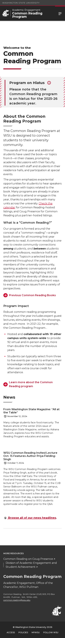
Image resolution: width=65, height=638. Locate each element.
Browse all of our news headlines (31, 517)
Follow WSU (50, 632)
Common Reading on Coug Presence (28, 558)
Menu (60, 13)
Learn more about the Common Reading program (31, 384)
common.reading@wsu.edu (16, 600)
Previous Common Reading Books (32, 295)
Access (11, 632)
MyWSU (36, 632)
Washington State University (21, 2)
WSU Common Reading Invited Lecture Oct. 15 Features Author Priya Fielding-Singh (30, 456)
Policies (23, 632)
